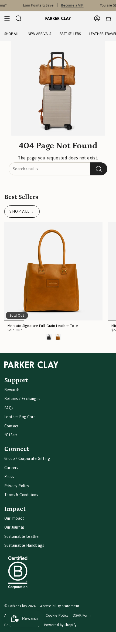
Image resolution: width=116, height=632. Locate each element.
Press (9, 476)
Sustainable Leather (22, 536)
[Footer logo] (31, 364)
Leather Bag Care (20, 417)
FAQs (8, 408)
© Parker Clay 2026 (20, 606)
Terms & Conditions (21, 495)
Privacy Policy (16, 486)
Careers (11, 468)
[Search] (98, 168)
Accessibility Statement (59, 606)
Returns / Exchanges (22, 399)
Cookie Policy (57, 615)
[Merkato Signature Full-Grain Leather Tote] (53, 271)
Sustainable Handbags (24, 545)
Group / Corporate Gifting (27, 458)
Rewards (12, 390)
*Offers (11, 435)
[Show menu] (7, 18)
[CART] (108, 18)
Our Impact (14, 518)
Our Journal (14, 527)
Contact (11, 426)
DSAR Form (82, 615)
